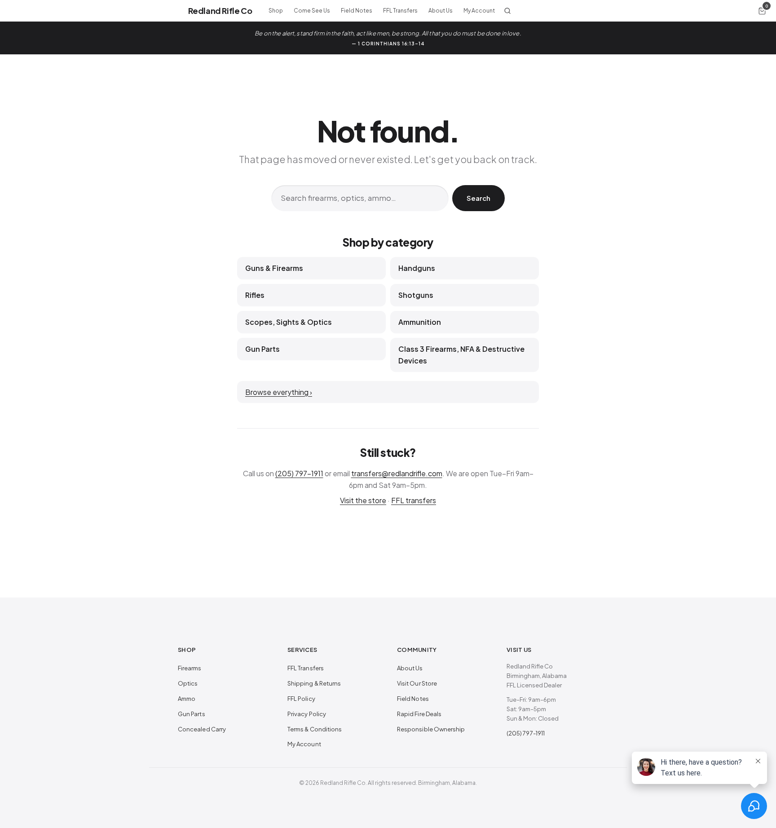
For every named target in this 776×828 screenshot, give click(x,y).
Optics (188, 683)
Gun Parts (191, 713)
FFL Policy (301, 698)
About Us (440, 10)
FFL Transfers (400, 10)
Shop (276, 10)
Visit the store (363, 500)
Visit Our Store (417, 683)
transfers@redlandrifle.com (396, 473)
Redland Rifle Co (220, 10)
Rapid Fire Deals (419, 713)
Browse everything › (278, 392)
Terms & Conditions (314, 729)
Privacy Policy (306, 713)
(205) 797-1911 (299, 473)
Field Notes (356, 10)
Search (478, 198)
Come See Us (312, 10)
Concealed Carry (202, 729)
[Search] (507, 11)
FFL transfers (413, 500)
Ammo (186, 698)
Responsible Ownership (431, 729)
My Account (479, 10)
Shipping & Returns (314, 683)
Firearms (190, 668)
